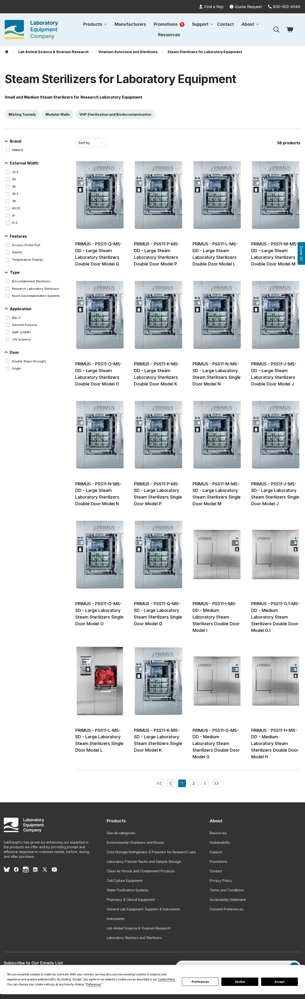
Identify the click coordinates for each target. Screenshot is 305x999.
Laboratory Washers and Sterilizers (134, 938)
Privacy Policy (221, 881)
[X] (45, 869)
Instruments (115, 919)
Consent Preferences (227, 909)
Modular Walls (58, 114)
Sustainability (220, 842)
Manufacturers (130, 24)
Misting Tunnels (22, 114)
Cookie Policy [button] (166, 979)
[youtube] (54, 869)
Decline (240, 982)
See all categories (121, 833)
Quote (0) (301, 253)
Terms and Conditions (227, 890)
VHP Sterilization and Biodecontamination (115, 114)
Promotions (168, 24)
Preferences (200, 982)
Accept (279, 982)
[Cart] (290, 29)
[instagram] (26, 869)
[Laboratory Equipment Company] (31, 29)
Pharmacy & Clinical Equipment (131, 900)
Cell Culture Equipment (124, 881)
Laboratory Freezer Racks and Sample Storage (144, 861)
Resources (169, 34)
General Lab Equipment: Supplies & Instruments (143, 909)
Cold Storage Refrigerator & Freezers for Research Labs (151, 852)
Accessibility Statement (228, 900)
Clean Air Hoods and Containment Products (141, 871)
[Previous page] (159, 783)
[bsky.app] (7, 869)
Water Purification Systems (127, 890)
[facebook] (16, 869)
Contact (225, 24)
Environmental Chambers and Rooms (135, 842)
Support (216, 852)
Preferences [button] (93, 984)
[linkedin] (35, 869)
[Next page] (205, 783)
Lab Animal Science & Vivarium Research (139, 928)
